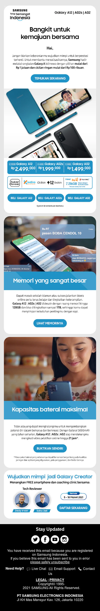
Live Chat (38, 568)
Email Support (64, 568)
